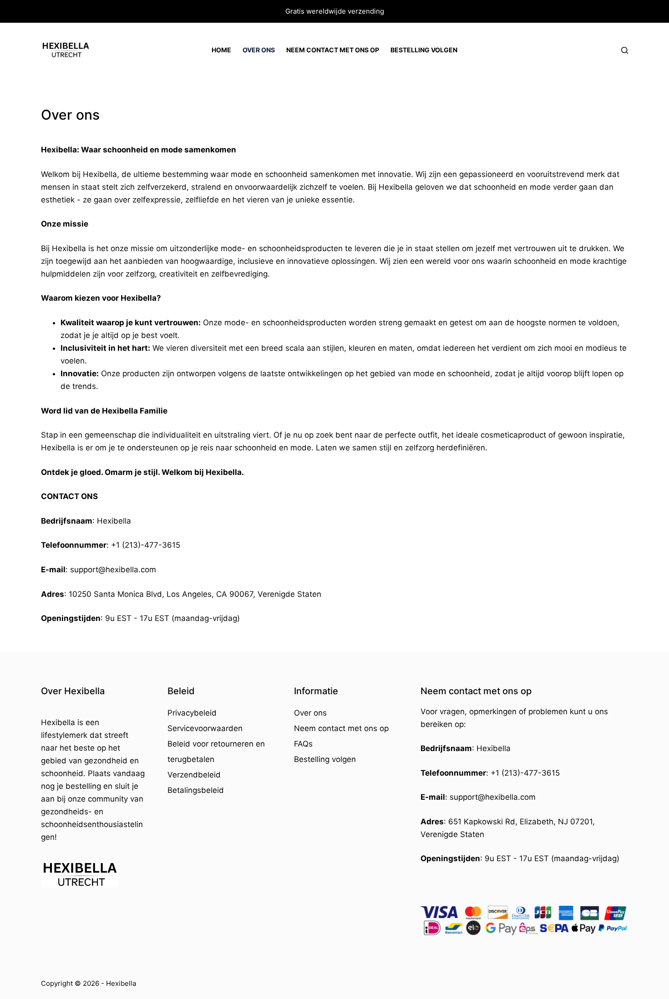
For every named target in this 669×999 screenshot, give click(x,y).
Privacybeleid (192, 712)
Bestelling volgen (423, 50)
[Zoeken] (624, 50)
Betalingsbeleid (195, 790)
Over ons (259, 50)
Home (221, 50)
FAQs (303, 743)
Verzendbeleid (194, 774)
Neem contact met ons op (332, 50)
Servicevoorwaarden (205, 728)
